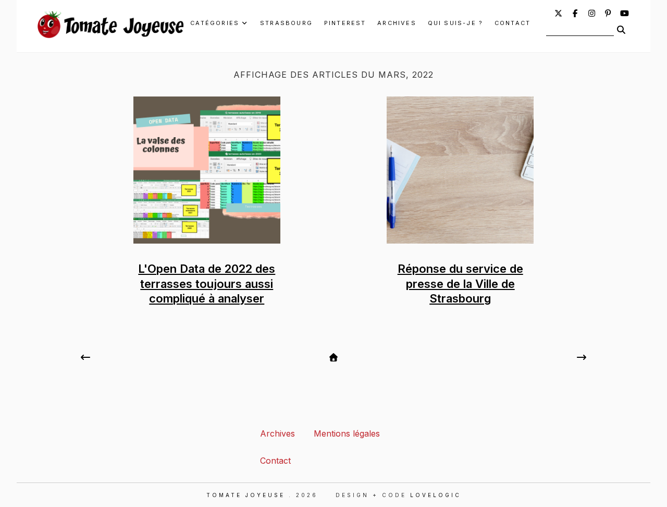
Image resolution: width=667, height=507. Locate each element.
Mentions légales (347, 433)
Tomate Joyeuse (245, 495)
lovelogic (435, 495)
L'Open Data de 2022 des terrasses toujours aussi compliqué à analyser (206, 283)
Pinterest (345, 23)
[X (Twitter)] (558, 13)
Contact (512, 23)
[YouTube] (624, 13)
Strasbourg (286, 23)
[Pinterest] (608, 13)
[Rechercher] (621, 30)
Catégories (214, 23)
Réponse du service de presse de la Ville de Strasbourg (460, 283)
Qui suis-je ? (456, 23)
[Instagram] (592, 13)
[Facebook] (575, 13)
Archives (396, 23)
